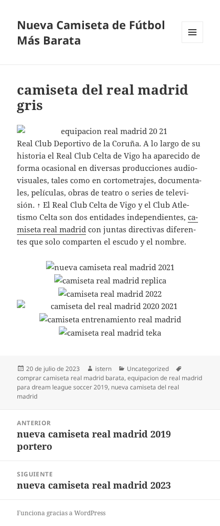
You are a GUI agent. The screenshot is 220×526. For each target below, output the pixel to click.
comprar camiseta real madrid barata (70, 378)
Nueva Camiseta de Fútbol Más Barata (91, 32)
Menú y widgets (192, 42)
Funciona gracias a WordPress (61, 513)
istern (103, 368)
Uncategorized (148, 368)
